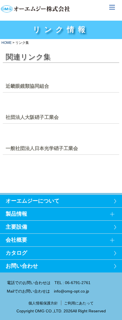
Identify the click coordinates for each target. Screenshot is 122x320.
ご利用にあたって (79, 303)
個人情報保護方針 (43, 303)
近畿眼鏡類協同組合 (27, 86)
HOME (6, 42)
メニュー (112, 7)
